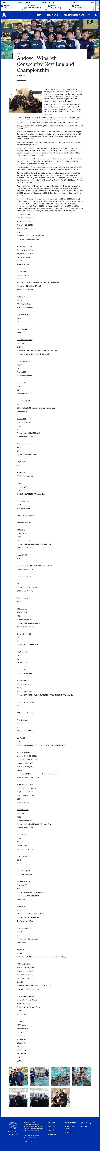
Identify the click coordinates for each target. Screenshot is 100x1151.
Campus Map (68, 1132)
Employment (52, 1126)
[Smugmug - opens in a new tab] (90, 1123)
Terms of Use (52, 1134)
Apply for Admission (70, 1122)
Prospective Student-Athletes (74, 15)
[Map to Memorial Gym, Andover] (11, 8)
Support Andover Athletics (69, 1127)
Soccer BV (53, 5)
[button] (96, 15)
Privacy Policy (52, 1130)
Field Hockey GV (31, 5)
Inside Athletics (52, 15)
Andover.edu (51, 1122)
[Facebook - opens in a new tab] (81, 1127)
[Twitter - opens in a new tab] (86, 1123)
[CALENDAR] (89, 15)
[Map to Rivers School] (40, 8)
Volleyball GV (7, 5)
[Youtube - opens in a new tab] (86, 1127)
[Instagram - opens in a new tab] (82, 1123)
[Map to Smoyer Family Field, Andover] (60, 8)
